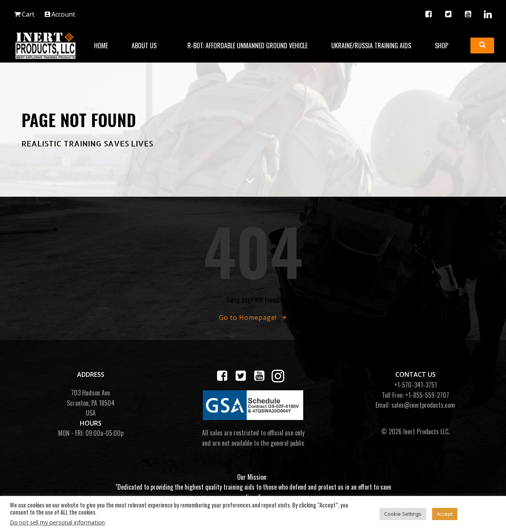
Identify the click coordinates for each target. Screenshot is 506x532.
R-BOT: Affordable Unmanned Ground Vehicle (247, 45)
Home (101, 45)
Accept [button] (445, 513)
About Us (144, 45)
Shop (441, 45)
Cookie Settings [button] (402, 513)
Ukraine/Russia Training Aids (371, 45)
